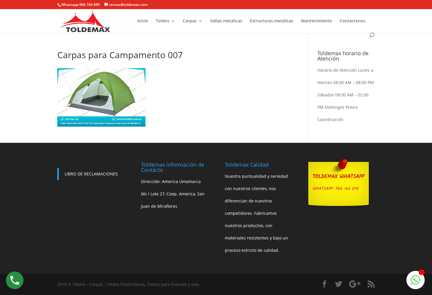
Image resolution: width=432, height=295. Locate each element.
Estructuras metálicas (271, 21)
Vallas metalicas (226, 21)
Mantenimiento (316, 21)
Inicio (142, 21)
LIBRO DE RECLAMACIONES (91, 174)
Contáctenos (352, 21)
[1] (415, 283)
